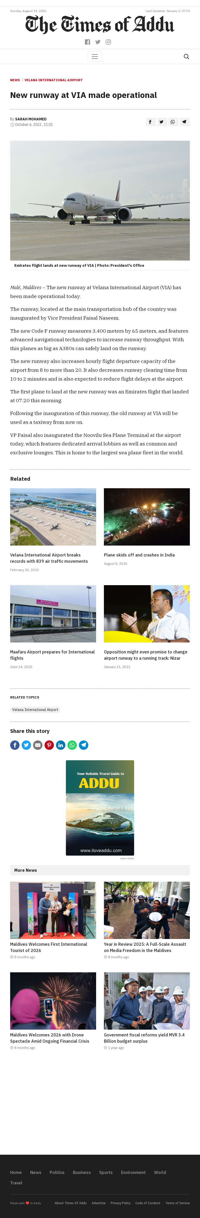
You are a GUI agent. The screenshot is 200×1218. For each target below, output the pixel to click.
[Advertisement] (100, 1105)
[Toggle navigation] (95, 56)
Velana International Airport (53, 80)
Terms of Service (177, 1203)
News (15, 80)
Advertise (99, 1203)
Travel (16, 1182)
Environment (133, 1172)
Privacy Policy (120, 1203)
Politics (57, 1172)
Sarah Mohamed (31, 119)
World (160, 1172)
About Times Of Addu (71, 1203)
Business (82, 1172)
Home (16, 1172)
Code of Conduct (147, 1203)
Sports (106, 1172)
